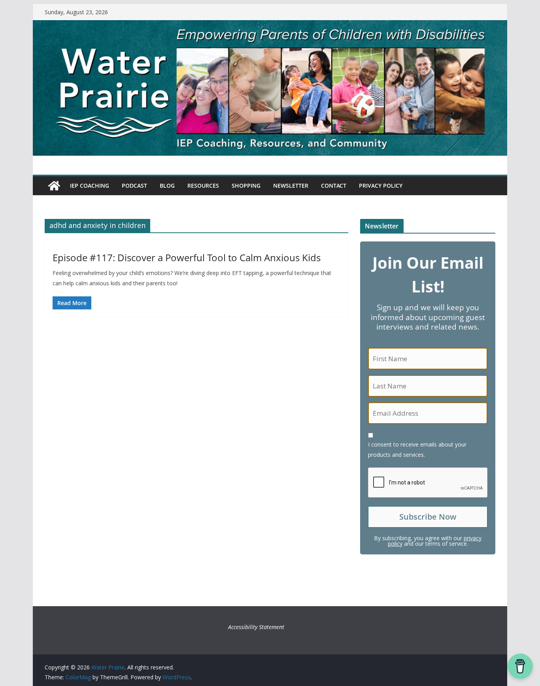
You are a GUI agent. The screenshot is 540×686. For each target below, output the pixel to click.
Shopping (246, 185)
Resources (203, 185)
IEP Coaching (89, 185)
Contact (333, 185)
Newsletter (290, 185)
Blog (167, 185)
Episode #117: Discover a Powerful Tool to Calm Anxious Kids (187, 257)
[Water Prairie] (270, 25)
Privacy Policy (380, 185)
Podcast (134, 185)
